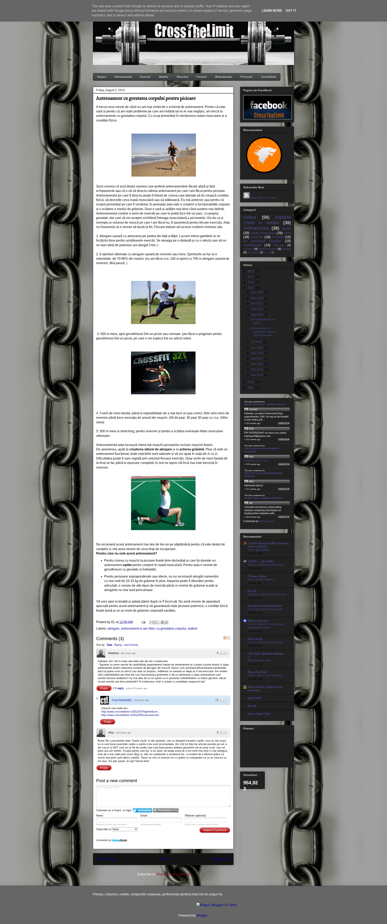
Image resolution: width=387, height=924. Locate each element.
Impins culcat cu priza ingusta (265, 675)
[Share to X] (159, 622)
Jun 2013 (257, 347)
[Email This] (151, 622)
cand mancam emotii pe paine (265, 609)
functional (253, 252)
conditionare (252, 245)
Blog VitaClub (257, 672)
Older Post (221, 859)
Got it (291, 11)
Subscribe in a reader (263, 197)
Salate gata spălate (259, 549)
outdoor (248, 248)
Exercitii (145, 76)
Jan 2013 (257, 375)
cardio (286, 228)
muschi (267, 252)
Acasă (252, 705)
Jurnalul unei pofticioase (265, 605)
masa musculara (263, 233)
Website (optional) (195, 815)
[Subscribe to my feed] (246, 197)
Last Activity (131, 644)
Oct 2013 (257, 303)
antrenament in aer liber (138, 628)
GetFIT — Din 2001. (261, 561)
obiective (279, 245)
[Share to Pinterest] (166, 622)
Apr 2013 (257, 358)
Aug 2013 (257, 314)
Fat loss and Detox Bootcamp (265, 642)
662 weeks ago (123, 732)
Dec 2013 (257, 292)
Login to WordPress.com (166, 810)
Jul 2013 (257, 341)
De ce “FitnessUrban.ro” (261, 579)
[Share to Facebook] (163, 622)
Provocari (246, 76)
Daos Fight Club (259, 713)
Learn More (272, 11)
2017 (251, 271)
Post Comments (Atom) (173, 874)
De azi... (253, 591)
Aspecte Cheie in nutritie (267, 220)
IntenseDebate (119, 840)
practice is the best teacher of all (267, 594)
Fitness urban (257, 576)
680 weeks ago (128, 653)
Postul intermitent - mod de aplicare (264, 404)
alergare (113, 628)
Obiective (182, 76)
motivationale (256, 228)
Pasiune (202, 76)
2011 (251, 387)
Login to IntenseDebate (142, 810)
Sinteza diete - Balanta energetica (263, 498)
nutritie (286, 248)
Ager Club (254, 698)
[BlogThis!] (155, 622)
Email (143, 815)
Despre (101, 76)
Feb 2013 (257, 369)
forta (287, 233)
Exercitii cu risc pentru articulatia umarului (263, 475)
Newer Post (106, 859)
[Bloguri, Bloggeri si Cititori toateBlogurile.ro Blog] (217, 905)
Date (109, 644)
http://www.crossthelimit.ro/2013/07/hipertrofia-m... (130, 711)
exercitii (257, 237)
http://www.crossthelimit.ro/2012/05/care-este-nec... (131, 715)
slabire (193, 628)
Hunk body (255, 639)
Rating (118, 644)
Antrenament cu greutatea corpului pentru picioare (263, 331)
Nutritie (163, 76)
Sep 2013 (257, 309)
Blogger (202, 915)
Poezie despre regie (259, 660)
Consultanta (268, 76)
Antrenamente (123, 76)
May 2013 (258, 353)
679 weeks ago (141, 700)
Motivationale (223, 76)
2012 (251, 381)
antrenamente (268, 248)
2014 (251, 282)
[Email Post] (143, 622)
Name (99, 815)
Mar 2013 (257, 364)
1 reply (119, 688)
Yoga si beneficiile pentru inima (266, 564)
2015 (251, 276)
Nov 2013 (257, 298)
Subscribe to (104, 829)
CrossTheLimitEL (122, 700)
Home (164, 859)
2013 (251, 287)
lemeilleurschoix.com (255, 460)
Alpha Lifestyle (258, 620)
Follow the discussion (226, 637)
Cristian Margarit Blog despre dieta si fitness (268, 545)
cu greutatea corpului (171, 628)
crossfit (277, 237)
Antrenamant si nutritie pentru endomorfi (261, 450)
